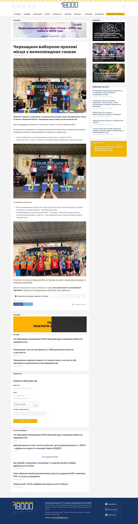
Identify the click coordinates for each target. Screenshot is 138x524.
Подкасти (57, 14)
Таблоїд (67, 14)
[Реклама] (50, 30)
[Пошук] (124, 6)
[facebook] (13, 6)
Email (15, 392)
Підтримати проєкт (115, 14)
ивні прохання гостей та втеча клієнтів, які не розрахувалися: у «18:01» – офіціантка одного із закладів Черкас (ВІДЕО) (49, 447)
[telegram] (29, 6)
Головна (17, 14)
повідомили (23, 124)
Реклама (88, 14)
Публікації (37, 14)
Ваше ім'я (16, 385)
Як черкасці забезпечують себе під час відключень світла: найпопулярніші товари (108, 148)
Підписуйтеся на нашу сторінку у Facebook (32, 296)
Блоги (47, 14)
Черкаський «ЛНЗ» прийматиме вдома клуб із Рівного (40, 484)
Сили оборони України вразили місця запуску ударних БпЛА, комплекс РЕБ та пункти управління (49, 475)
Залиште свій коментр (21, 409)
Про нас (77, 14)
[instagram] (18, 6)
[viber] (34, 6)
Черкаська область (81, 304)
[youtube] (24, 6)
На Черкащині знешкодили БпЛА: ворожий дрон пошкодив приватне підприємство (48, 436)
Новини (27, 14)
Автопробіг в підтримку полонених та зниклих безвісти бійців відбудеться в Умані (44, 464)
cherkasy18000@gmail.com (60, 517)
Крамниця (99, 14)
